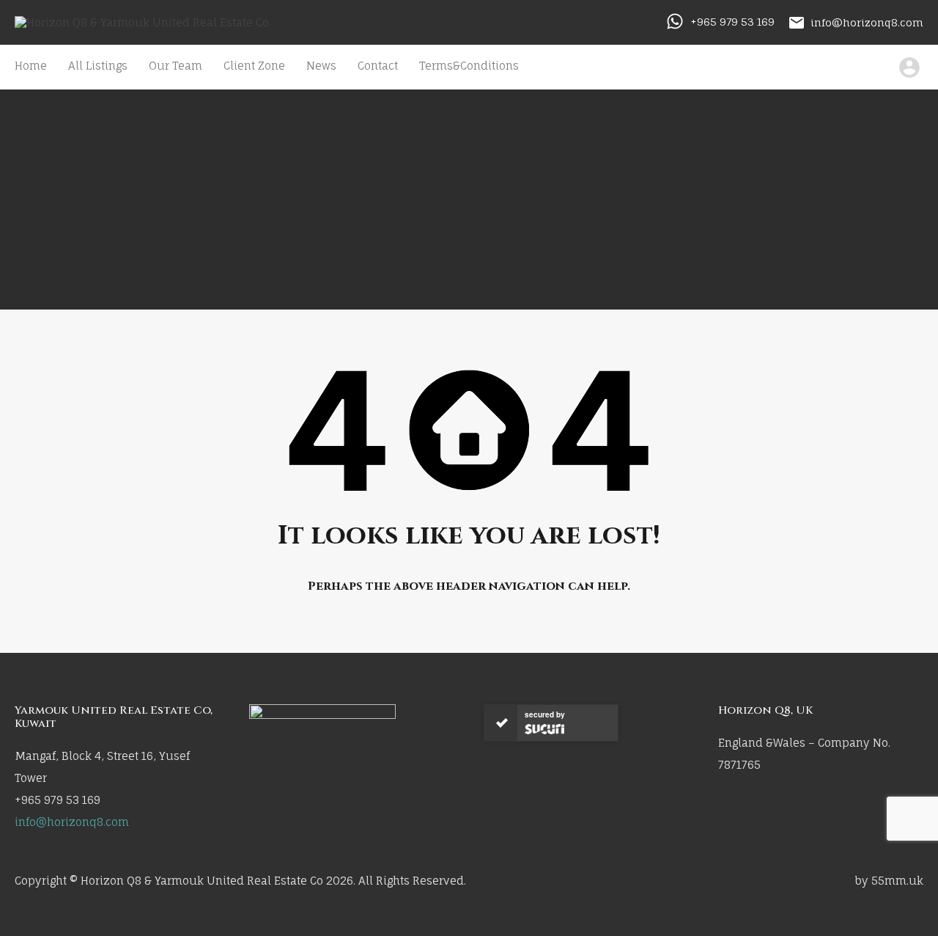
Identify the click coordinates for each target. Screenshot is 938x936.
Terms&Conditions (469, 66)
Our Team (175, 66)
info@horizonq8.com (866, 21)
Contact (378, 66)
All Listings (98, 66)
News (321, 66)
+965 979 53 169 (732, 21)
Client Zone (254, 66)
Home (31, 66)
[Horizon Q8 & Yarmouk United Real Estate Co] (142, 22)
